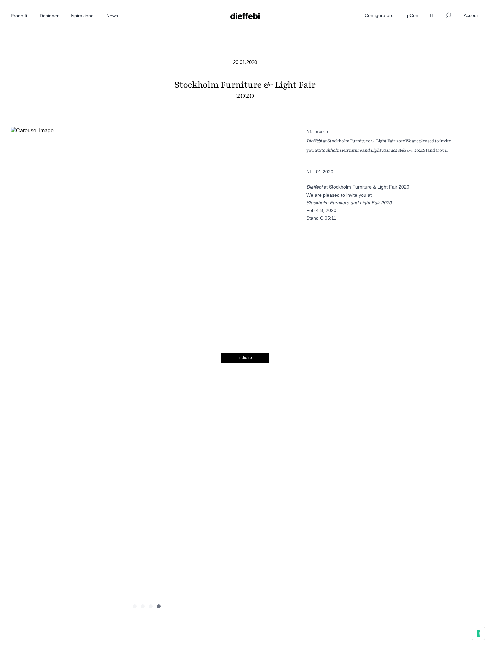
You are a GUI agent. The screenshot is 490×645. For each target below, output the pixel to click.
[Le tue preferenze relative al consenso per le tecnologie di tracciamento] (478, 633)
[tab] (135, 606)
